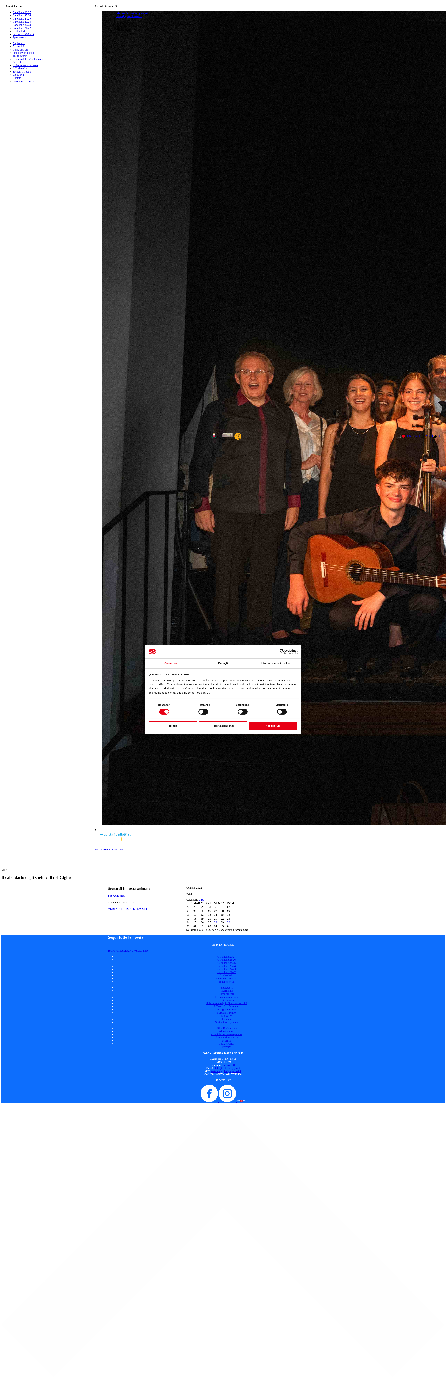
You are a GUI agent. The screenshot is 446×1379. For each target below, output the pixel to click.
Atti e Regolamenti (226, 1028)
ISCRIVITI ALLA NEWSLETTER (128, 950)
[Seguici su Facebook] (210, 1101)
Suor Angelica (116, 895)
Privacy (226, 1046)
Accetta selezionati (223, 725)
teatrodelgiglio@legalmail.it (226, 1071)
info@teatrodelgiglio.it (227, 1068)
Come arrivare (20, 49)
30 (228, 922)
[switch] (203, 712)
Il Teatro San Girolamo (25, 65)
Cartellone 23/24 (22, 21)
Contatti (17, 77)
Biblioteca (18, 74)
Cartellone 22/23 (22, 24)
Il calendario (19, 31)
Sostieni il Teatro (22, 71)
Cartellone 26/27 (22, 12)
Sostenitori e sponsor (24, 80)
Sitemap (226, 1040)
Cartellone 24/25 (22, 18)
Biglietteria (19, 43)
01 (222, 907)
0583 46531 (228, 1064)
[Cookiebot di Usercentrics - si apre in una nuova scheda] (282, 651)
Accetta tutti (273, 725)
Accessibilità (19, 46)
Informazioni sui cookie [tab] (275, 663)
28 (215, 922)
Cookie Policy (226, 1043)
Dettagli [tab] (223, 663)
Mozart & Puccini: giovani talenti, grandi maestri (132, 15)
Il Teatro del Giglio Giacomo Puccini (226, 1003)
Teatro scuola (20, 55)
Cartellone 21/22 (22, 27)
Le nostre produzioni (24, 52)
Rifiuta (173, 725)
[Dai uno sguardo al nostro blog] (241, 1101)
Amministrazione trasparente (226, 1034)
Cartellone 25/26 (22, 15)
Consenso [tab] (170, 663)
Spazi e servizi (20, 37)
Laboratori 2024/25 (23, 34)
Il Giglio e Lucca (22, 68)
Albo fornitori (226, 1031)
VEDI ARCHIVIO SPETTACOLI (127, 908)
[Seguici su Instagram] (228, 1101)
